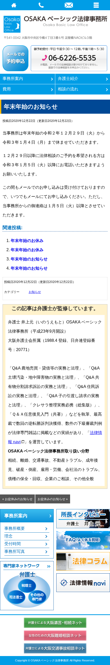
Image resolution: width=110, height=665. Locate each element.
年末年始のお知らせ (29, 259)
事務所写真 (14, 551)
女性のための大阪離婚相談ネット (55, 635)
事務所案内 (13, 78)
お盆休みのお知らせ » (53, 499)
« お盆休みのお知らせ (17, 499)
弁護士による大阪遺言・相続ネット (55, 623)
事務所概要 (14, 528)
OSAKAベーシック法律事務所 (55, 26)
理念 (8, 536)
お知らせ (35, 292)
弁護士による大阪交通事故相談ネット (55, 648)
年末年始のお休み (27, 240)
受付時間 (12, 544)
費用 (7, 89)
